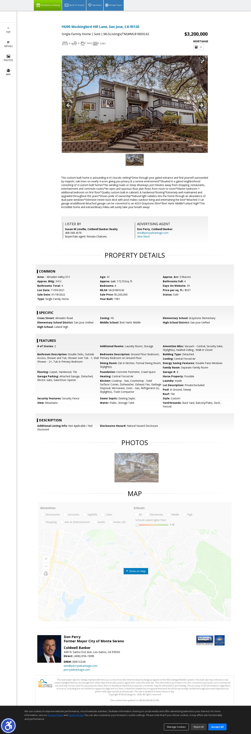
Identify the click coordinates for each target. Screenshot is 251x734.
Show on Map (137, 571)
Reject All (199, 726)
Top (8, 32)
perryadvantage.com (77, 669)
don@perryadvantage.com (152, 232)
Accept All (217, 726)
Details (8, 46)
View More (143, 236)
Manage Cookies (176, 726)
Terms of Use (75, 715)
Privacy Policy (55, 715)
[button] (8, 726)
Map (8, 74)
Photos (8, 60)
